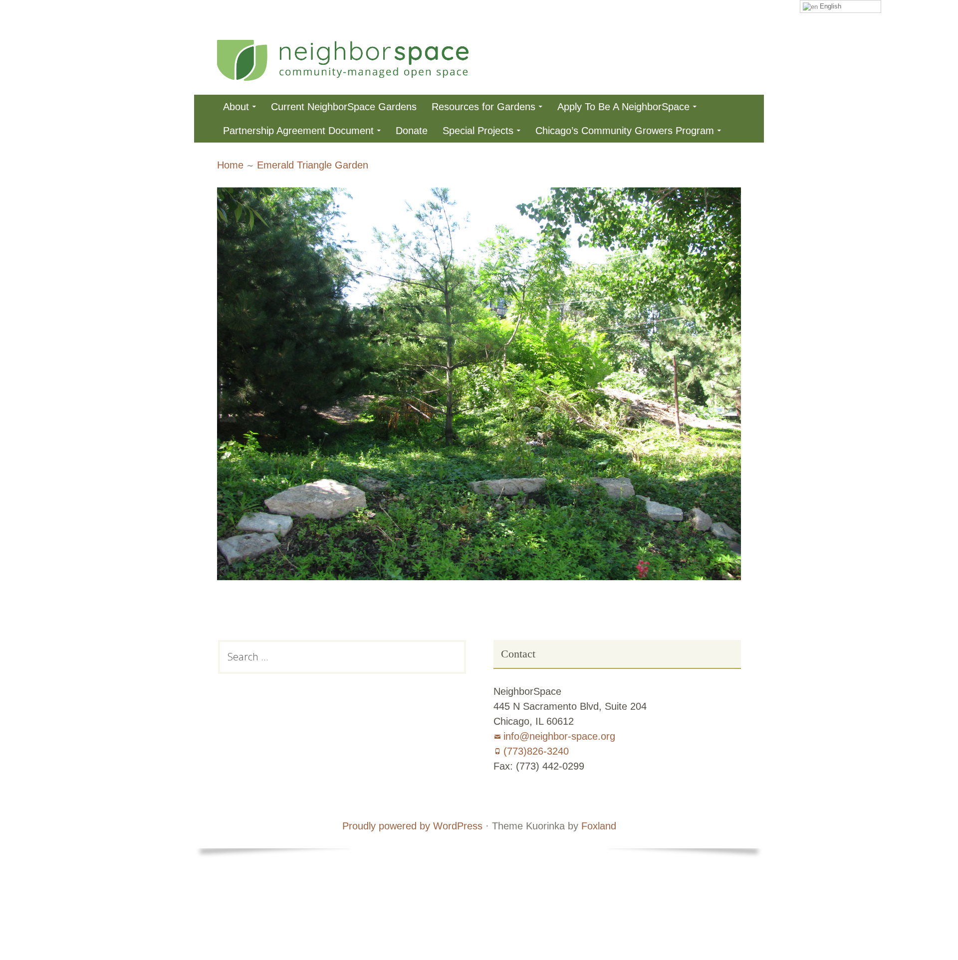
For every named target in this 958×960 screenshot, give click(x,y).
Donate (412, 130)
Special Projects (478, 130)
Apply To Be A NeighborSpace (623, 106)
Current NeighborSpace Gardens (344, 106)
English (829, 6)
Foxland (598, 825)
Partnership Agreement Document (298, 130)
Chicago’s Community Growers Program (624, 130)
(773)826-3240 (536, 751)
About (236, 106)
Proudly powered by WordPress (412, 825)
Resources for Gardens (483, 106)
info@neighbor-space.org (559, 736)
